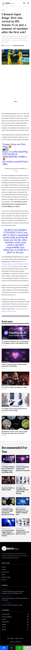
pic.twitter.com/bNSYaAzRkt (15, 162)
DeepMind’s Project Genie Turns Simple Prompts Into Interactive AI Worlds (14, 432)
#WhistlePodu (9, 156)
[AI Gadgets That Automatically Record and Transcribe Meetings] (15, 400)
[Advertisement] (15, 81)
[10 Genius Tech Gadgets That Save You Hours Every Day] (22, 522)
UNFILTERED (5, 338)
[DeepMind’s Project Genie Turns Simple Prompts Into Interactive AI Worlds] (15, 423)
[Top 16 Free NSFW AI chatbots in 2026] (15, 379)
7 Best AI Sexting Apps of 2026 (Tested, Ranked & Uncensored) (22, 468)
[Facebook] (9, 105)
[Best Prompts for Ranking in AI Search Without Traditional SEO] (22, 501)
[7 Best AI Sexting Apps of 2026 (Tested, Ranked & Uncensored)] (15, 356)
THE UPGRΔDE (5, 405)
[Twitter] (13, 105)
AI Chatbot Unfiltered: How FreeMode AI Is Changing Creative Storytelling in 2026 (15, 342)
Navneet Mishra (19, 45)
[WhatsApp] (21, 105)
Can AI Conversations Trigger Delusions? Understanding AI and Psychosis (8, 532)
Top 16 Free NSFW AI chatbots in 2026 (14, 387)
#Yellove (22, 156)
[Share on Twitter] (12, 648)
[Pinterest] (17, 105)
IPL (22, 116)
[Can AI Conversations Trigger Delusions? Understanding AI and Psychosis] (8, 522)
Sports (3, 10)
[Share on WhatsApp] (19, 648)
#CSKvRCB (10, 154)
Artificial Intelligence (6, 361)
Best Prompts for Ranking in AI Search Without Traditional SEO (22, 511)
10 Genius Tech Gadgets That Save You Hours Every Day (22, 532)
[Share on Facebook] (4, 648)
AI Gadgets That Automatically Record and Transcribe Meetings (22, 490)
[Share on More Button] (27, 648)
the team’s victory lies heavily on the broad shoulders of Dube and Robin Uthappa (15, 264)
